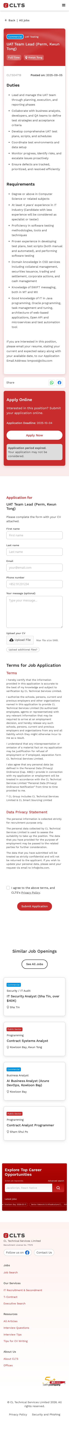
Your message (20, 593)
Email (9, 561)
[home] (16, 5)
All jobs (24, 20)
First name (13, 528)
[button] (63, 5)
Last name (12, 545)
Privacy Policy (30, 892)
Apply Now (34, 435)
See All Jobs (34, 964)
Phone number (15, 577)
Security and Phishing (46, 1414)
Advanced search (56, 1181)
